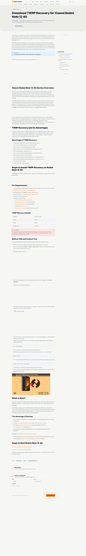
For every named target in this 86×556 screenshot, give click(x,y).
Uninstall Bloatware (17, 427)
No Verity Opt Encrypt (19, 200)
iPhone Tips (52, 4)
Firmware (47, 4)
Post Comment (51, 495)
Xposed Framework (25, 438)
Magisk (31, 4)
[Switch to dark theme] (73, 2)
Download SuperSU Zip (20, 202)
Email (35, 479)
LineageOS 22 (26, 4)
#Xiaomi (25, 460)
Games (41, 1)
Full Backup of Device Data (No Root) (30, 194)
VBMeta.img (29, 200)
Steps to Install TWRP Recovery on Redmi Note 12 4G (65, 60)
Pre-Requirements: (62, 62)
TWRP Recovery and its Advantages (64, 55)
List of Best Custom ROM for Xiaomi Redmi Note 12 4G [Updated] (27, 54)
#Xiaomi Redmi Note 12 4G (33, 460)
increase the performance (22, 423)
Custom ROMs (42, 4)
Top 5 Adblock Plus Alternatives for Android (26, 433)
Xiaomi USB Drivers (24, 206)
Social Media (52, 1)
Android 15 (20, 4)
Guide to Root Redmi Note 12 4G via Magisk (21, 449)
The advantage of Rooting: (63, 69)
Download (36, 225)
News (33, 1)
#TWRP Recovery (18, 460)
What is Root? (60, 67)
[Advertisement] (33, 112)
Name (13, 479)
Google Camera (35, 4)
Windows (57, 1)
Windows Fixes (57, 4)
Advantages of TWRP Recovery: (64, 57)
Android (37, 1)
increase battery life (25, 425)
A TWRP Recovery (16, 9)
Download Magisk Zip (19, 204)
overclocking (44, 423)
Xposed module (37, 438)
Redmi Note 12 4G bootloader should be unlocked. (24, 190)
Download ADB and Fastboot (21, 208)
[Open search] (70, 2)
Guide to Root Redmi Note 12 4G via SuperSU (22, 446)
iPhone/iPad (46, 1)
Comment (14, 483)
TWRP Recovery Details (63, 64)
